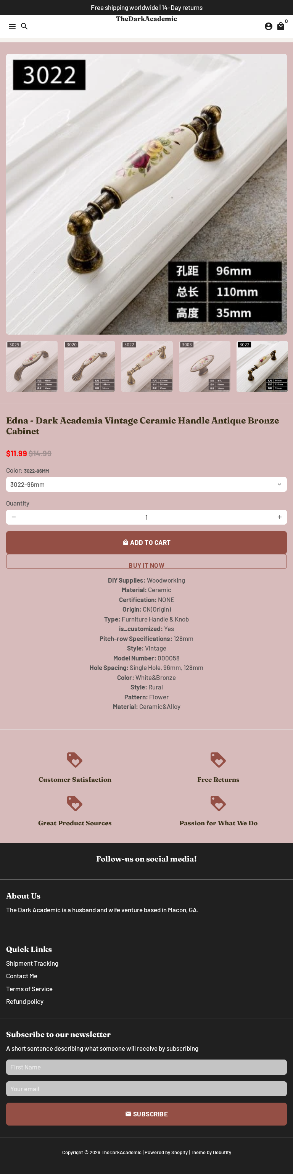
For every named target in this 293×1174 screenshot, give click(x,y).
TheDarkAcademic (121, 1152)
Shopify (179, 1152)
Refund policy (24, 1001)
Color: (27, 470)
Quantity (17, 503)
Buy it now (146, 565)
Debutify (222, 1152)
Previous (13, 194)
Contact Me (21, 975)
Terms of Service (29, 988)
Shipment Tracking (32, 963)
